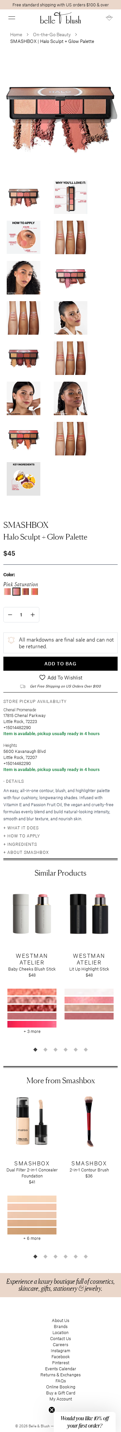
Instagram (60, 1350)
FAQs (60, 1380)
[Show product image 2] (70, 197)
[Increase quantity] (33, 614)
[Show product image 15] (23, 479)
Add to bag (60, 663)
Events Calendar (60, 1368)
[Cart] (109, 17)
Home (16, 34)
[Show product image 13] (23, 439)
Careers (60, 1344)
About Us (60, 1320)
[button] (11, 17)
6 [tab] (85, 1049)
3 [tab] (55, 1049)
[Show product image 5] (23, 278)
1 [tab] (35, 1049)
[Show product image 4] (70, 237)
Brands (61, 1326)
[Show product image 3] (23, 237)
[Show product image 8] (70, 318)
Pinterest (60, 1362)
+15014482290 (17, 727)
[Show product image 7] (23, 318)
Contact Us (60, 1338)
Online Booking (60, 1386)
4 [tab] (65, 1049)
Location (60, 1332)
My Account (60, 1398)
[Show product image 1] (23, 197)
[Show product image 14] (70, 439)
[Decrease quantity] (10, 614)
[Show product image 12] (70, 398)
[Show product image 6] (70, 278)
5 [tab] (75, 1049)
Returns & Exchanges (60, 1374)
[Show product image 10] (70, 358)
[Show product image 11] (23, 398)
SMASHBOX (25, 525)
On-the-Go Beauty (52, 34)
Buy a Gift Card (60, 1392)
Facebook (60, 1356)
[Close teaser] (51, 1410)
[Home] (60, 17)
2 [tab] (45, 1049)
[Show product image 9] (23, 358)
